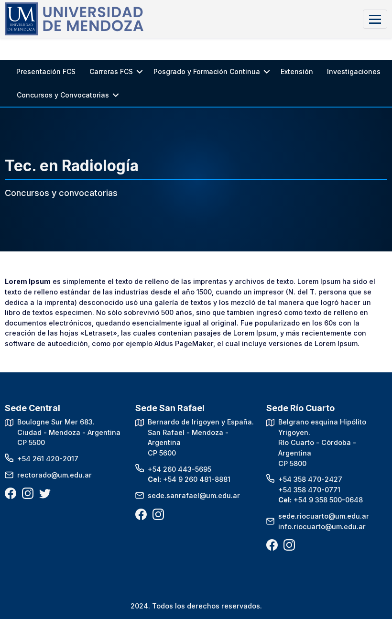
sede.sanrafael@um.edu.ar (194, 495)
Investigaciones (354, 71)
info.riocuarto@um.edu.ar (322, 526)
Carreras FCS (111, 71)
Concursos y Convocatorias (63, 95)
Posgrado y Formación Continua (206, 71)
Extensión (297, 71)
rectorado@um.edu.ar (54, 475)
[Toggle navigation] (375, 19)
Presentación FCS (46, 71)
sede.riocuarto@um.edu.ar (323, 516)
